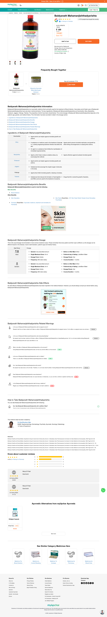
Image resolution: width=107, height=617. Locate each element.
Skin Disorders (15, 198)
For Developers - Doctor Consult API (52, 596)
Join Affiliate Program (49, 600)
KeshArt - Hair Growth (13, 594)
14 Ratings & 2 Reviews (18, 459)
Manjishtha (17, 154)
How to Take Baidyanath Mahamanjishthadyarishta (23, 129)
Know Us (11, 578)
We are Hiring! (12, 587)
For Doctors (66, 578)
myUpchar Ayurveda (13, 592)
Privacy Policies (30, 581)
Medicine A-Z (49, 10)
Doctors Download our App (68, 585)
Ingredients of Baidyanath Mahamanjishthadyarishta (23, 118)
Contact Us (11, 585)
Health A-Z (62, 10)
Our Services (48, 578)
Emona (10, 596)
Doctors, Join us (66, 581)
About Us (11, 581)
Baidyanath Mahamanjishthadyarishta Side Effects (23, 124)
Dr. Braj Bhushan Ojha (24, 422)
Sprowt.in (11, 589)
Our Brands (37, 10)
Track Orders (47, 585)
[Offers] (79, 5)
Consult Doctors (48, 583)
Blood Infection (15, 193)
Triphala (17, 176)
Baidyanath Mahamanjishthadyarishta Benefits (22, 120)
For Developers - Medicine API (51, 598)
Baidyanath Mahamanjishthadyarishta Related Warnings (24, 127)
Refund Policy (30, 585)
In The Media (11, 583)
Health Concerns (22, 10)
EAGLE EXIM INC (62, 49)
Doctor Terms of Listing (68, 583)
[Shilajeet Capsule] (15, 512)
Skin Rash (58, 198)
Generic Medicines (49, 587)
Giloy (16, 142)
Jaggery (17, 166)
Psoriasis (13, 202)
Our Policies (30, 578)
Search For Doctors (49, 592)
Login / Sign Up (93, 10)
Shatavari (17, 160)
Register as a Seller (49, 594)
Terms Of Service (30, 583)
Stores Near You (48, 589)
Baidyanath (66, 46)
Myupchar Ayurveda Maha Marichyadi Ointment (35, 90)
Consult (10, 10)
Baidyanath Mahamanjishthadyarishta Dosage (22, 122)
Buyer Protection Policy (32, 587)
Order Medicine (48, 581)
